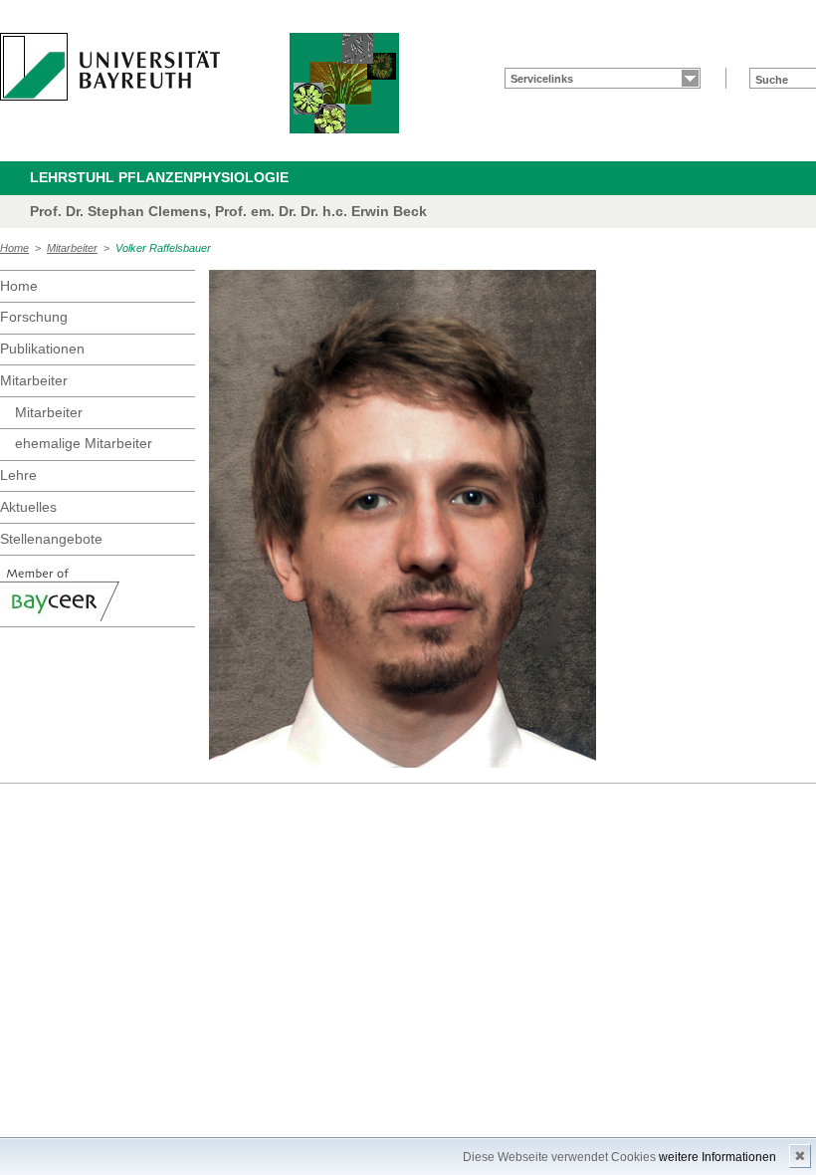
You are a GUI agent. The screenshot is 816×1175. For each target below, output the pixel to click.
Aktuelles (28, 507)
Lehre (18, 475)
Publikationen (42, 348)
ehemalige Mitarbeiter (83, 443)
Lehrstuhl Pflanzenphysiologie (159, 177)
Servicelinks (541, 79)
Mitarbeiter (72, 248)
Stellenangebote (51, 539)
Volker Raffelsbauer (163, 248)
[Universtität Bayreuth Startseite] (110, 67)
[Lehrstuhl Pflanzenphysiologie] (344, 83)
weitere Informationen (717, 1157)
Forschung (34, 317)
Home (14, 248)
